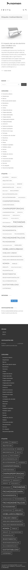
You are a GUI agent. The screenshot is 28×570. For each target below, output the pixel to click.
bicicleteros (14, 190)
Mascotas (5, 140)
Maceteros (5, 138)
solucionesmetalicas (10, 281)
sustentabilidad (11, 285)
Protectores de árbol (8, 158)
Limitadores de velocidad (9, 135)
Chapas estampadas (8, 114)
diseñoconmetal (16, 215)
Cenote (12, 566)
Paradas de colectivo (8, 154)
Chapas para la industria (8, 119)
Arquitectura (6, 96)
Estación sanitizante (8, 128)
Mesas (4, 142)
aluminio (6, 177)
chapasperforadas (13, 208)
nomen (6, 263)
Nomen (4, 149)
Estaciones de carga (8, 131)
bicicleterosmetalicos (10, 194)
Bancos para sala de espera (9, 100)
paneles (14, 263)
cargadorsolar (21, 197)
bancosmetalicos (8, 187)
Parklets (5, 156)
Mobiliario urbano (7, 147)
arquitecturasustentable (9, 184)
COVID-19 (5, 124)
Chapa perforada (8, 204)
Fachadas (5, 133)
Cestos (4, 107)
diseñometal (5, 218)
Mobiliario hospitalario (8, 144)
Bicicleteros (5, 103)
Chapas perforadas (7, 121)
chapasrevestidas (9, 212)
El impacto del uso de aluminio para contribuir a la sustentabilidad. (13, 46)
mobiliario (18, 245)
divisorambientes (15, 218)
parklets (5, 267)
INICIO (4, 332)
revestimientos (9, 274)
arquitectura (7, 180)
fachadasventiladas (7, 245)
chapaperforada (11, 201)
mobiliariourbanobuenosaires (13, 259)
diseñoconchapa (6, 215)
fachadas (19, 222)
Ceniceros (5, 105)
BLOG (4, 334)
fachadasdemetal (9, 230)
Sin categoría (6, 165)
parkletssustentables (16, 267)
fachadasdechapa (13, 226)
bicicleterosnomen (9, 197)
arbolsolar (14, 177)
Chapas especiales (7, 112)
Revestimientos (6, 161)
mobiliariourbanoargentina (12, 256)
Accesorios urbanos (7, 94)
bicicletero (5, 190)
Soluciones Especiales (8, 168)
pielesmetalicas (8, 270)
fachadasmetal (19, 234)
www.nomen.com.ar (12, 311)
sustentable (7, 288)
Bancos (4, 98)
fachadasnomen (9, 242)
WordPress (5, 567)
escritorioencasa (7, 222)
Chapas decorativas (7, 110)
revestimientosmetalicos (11, 277)
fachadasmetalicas (14, 238)
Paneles (5, 151)
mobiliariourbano (13, 249)
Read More (7, 70)
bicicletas (19, 187)
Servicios (5, 163)
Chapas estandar (7, 117)
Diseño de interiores (8, 126)
